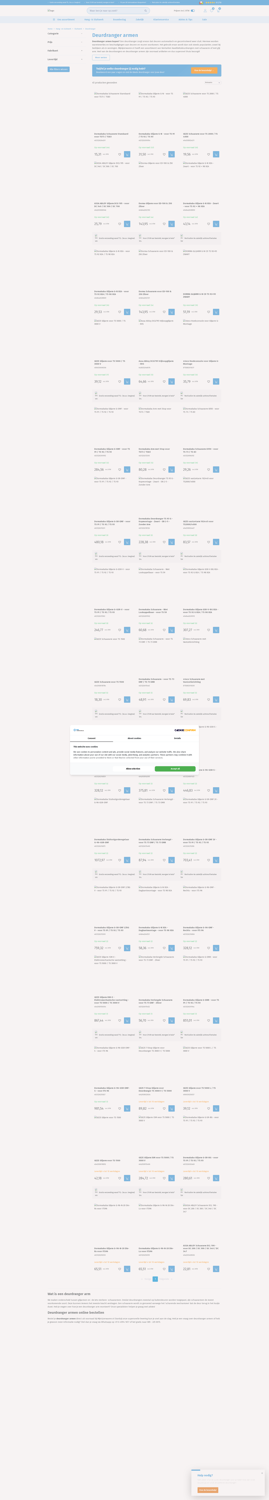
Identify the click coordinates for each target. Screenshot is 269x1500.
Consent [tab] (91, 738)
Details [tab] (177, 738)
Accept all (175, 769)
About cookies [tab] (134, 738)
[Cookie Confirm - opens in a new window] (185, 730)
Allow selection (133, 769)
